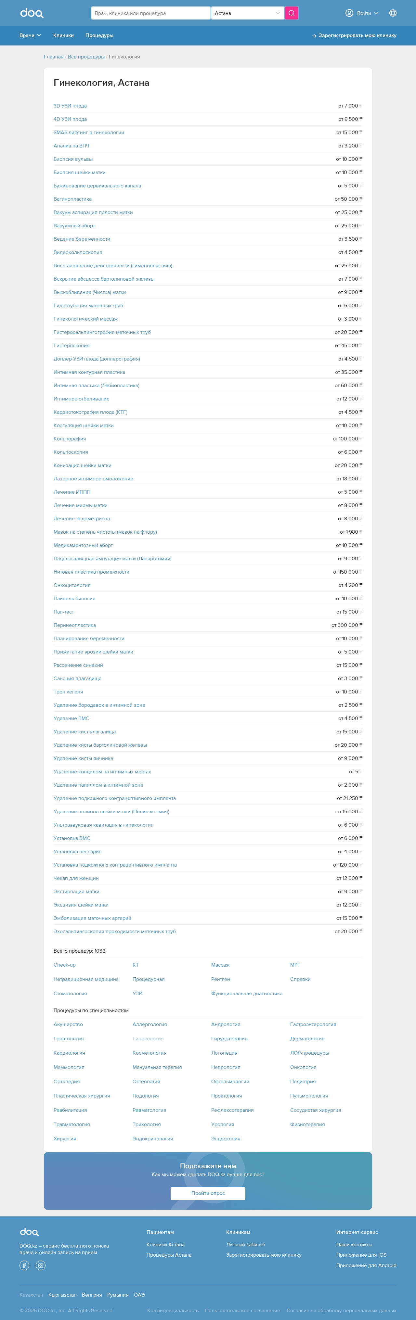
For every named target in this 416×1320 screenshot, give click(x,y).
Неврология (225, 1067)
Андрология (225, 1024)
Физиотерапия (307, 1124)
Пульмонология (309, 1095)
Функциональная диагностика (246, 993)
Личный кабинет (245, 1244)
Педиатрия (303, 1081)
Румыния (118, 1295)
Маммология (69, 1067)
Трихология (147, 1124)
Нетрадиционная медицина (86, 979)
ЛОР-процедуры (309, 1053)
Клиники (63, 35)
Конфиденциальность (173, 1310)
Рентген (220, 979)
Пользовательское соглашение (242, 1310)
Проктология (226, 1095)
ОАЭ (139, 1295)
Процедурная (149, 979)
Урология (222, 1124)
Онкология (303, 1067)
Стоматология (70, 993)
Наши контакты (354, 1244)
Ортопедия (67, 1081)
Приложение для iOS (361, 1255)
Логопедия (224, 1053)
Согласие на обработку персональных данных (341, 1310)
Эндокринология (153, 1138)
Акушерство (68, 1024)
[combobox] (151, 13)
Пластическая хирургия (82, 1095)
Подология (146, 1095)
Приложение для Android (366, 1265)
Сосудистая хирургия (315, 1110)
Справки (300, 979)
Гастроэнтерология (313, 1024)
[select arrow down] (278, 13)
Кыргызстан (62, 1295)
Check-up (65, 965)
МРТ (295, 965)
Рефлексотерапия (232, 1110)
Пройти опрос (208, 1193)
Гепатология (69, 1038)
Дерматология (307, 1038)
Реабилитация (70, 1110)
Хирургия (65, 1138)
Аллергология (150, 1024)
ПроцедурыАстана (169, 1255)
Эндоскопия (225, 1138)
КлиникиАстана (166, 1244)
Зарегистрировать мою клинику (357, 35)
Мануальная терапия (157, 1067)
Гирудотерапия (229, 1038)
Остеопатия (146, 1081)
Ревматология (149, 1110)
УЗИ (137, 993)
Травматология (72, 1124)
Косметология (150, 1053)
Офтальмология (230, 1081)
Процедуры (99, 35)
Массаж (220, 965)
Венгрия (92, 1295)
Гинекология (148, 1038)
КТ (136, 965)
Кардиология (69, 1053)
